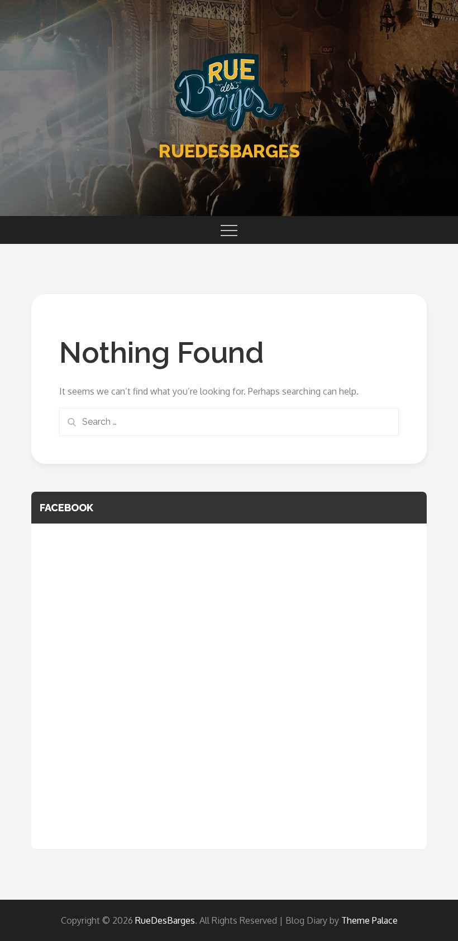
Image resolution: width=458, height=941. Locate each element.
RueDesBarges (229, 151)
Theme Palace (369, 920)
